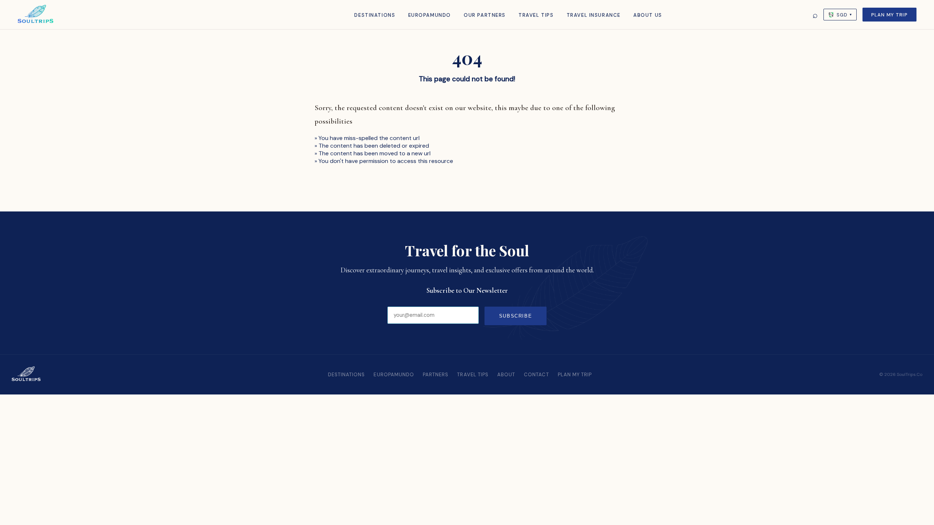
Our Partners (485, 15)
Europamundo (429, 15)
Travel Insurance (594, 15)
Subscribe (515, 316)
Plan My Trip (889, 15)
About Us (647, 15)
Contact (536, 375)
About (506, 375)
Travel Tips (535, 15)
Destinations (374, 15)
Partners (435, 375)
